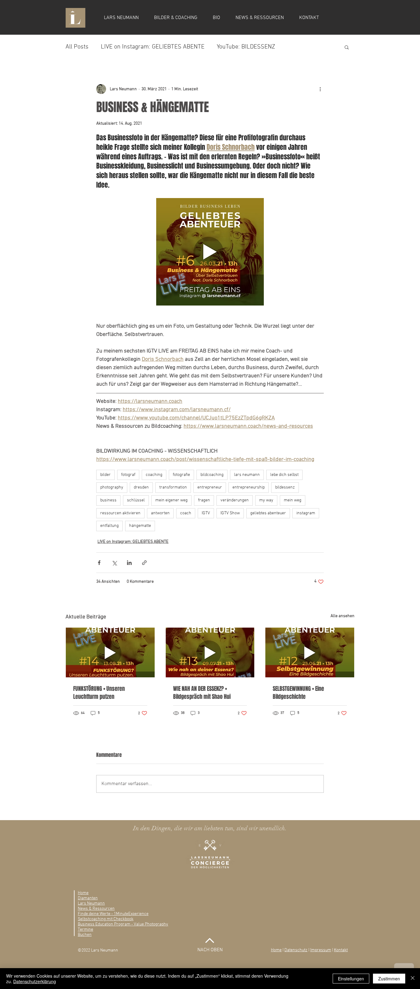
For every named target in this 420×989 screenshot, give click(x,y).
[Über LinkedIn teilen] (129, 563)
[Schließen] (412, 978)
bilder (105, 474)
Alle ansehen (343, 616)
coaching (154, 474)
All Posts (77, 47)
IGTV (206, 513)
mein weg (292, 500)
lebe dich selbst (284, 474)
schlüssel (136, 500)
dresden (141, 487)
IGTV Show (230, 513)
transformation (173, 487)
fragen (204, 500)
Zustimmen (389, 978)
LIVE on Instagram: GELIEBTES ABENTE (152, 47)
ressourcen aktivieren (120, 513)
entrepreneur (209, 487)
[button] (347, 47)
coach (185, 513)
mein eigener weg (171, 500)
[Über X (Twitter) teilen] (114, 563)
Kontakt (341, 950)
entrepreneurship (248, 487)
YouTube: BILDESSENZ (246, 47)
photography (111, 487)
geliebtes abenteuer (268, 513)
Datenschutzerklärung (34, 981)
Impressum (320, 950)
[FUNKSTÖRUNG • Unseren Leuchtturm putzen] (110, 652)
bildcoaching (212, 474)
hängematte (140, 525)
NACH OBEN (210, 950)
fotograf (128, 474)
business (108, 500)
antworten (160, 513)
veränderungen (234, 500)
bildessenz (285, 487)
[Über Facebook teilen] (99, 563)
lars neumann (247, 474)
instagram (305, 513)
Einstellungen (351, 978)
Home (276, 950)
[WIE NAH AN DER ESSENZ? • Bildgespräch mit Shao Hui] (210, 652)
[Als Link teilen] (144, 563)
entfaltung (109, 525)
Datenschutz (295, 950)
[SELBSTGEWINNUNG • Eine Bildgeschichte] (309, 652)
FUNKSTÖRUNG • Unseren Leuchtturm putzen (99, 693)
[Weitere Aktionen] (320, 89)
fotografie (181, 474)
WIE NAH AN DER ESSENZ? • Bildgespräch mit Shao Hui (202, 693)
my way (266, 500)
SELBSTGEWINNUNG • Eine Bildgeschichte (298, 693)
